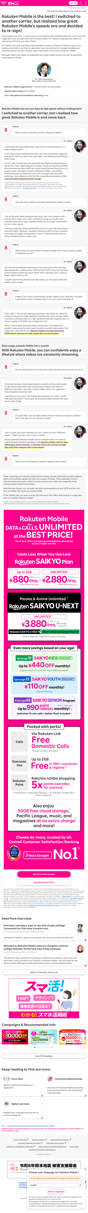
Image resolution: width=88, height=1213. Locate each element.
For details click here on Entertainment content (43, 905)
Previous (3, 1047)
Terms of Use (74, 1146)
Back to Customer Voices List (44, 972)
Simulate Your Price (44, 882)
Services (23, 1198)
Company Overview (19, 1139)
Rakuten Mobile (4, 3)
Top (3, 1126)
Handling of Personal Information (29, 1143)
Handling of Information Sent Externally (42, 1149)
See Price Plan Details (44, 874)
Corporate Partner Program (60, 1139)
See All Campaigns (44, 1056)
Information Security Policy (55, 1143)
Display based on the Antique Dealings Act (52, 1146)
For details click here (29, 188)
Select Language (56, 1191)
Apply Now (73, 3)
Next (84, 1047)
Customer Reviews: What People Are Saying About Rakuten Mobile (31, 1126)
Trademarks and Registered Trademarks (19, 1146)
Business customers (38, 1139)
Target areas (66, 896)
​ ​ (65, 1086)
